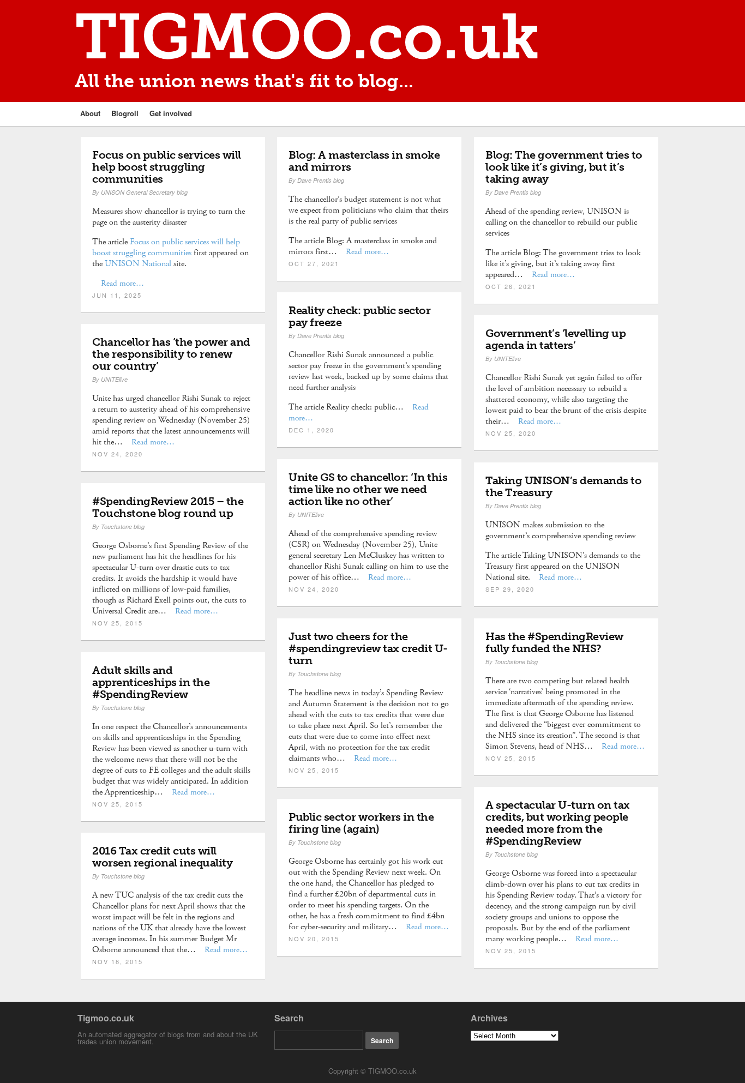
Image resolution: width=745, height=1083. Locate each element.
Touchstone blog (123, 526)
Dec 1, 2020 (311, 429)
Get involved (170, 113)
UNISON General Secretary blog (144, 192)
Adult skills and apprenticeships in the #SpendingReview (150, 682)
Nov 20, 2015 (314, 938)
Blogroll (125, 113)
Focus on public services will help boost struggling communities (166, 166)
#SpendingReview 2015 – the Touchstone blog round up (167, 507)
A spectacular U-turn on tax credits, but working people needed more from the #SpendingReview (557, 822)
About (90, 113)
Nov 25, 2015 (117, 622)
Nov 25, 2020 (510, 433)
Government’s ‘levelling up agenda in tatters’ (555, 339)
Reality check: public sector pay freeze (359, 316)
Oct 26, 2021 (510, 286)
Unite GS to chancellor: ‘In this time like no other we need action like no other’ (368, 489)
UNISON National (138, 263)
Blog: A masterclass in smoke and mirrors (364, 160)
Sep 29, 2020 (509, 589)
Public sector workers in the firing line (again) (361, 822)
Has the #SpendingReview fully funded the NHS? (554, 642)
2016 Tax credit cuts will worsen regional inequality (162, 856)
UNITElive (507, 358)
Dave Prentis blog (320, 180)
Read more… (122, 283)
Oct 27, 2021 (314, 263)
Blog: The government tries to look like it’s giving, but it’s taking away (563, 166)
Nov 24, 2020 (117, 453)
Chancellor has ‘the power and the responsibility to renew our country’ (171, 353)
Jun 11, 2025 (117, 295)
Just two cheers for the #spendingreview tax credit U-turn (368, 648)
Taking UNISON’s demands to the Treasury (563, 486)
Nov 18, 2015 (117, 961)
